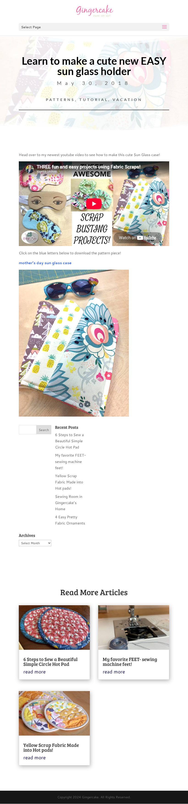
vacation (127, 99)
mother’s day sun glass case (45, 262)
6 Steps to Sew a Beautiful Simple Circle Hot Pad (69, 441)
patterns (60, 99)
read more (34, 671)
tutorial (93, 99)
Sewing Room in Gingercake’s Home (68, 502)
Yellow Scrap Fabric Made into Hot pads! (69, 482)
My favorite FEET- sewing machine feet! (70, 461)
